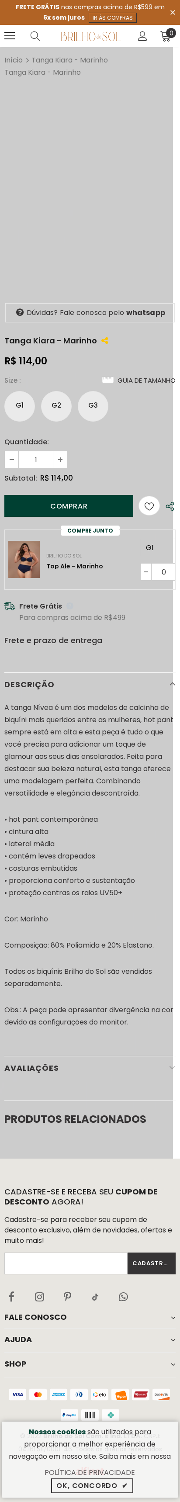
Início (13, 60)
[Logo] (91, 36)
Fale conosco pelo (96, 313)
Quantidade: (26, 442)
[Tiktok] (95, 1297)
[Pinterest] (67, 1297)
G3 (93, 405)
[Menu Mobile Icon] (9, 36)
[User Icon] (142, 36)
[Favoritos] (149, 506)
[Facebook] (11, 1297)
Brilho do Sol (64, 555)
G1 (20, 405)
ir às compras (113, 17)
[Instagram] (39, 1297)
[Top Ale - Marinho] (24, 559)
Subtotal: (20, 478)
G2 (56, 405)
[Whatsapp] (123, 1297)
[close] (172, 11)
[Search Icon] (44, 36)
